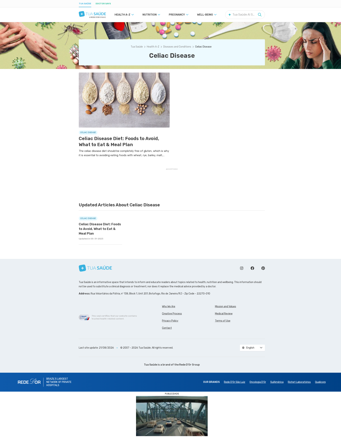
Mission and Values (225, 306)
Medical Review (224, 313)
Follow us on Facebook (252, 268)
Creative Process (172, 313)
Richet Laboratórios (299, 382)
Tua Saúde (85, 3)
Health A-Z (153, 46)
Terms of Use (222, 320)
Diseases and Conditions (177, 46)
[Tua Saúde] (92, 14)
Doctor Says (103, 3)
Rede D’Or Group (189, 364)
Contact (167, 327)
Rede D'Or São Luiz (234, 382)
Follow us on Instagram (241, 268)
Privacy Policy (170, 320)
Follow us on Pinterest (263, 268)
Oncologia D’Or (258, 382)
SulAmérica (277, 382)
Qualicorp (320, 382)
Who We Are (168, 306)
